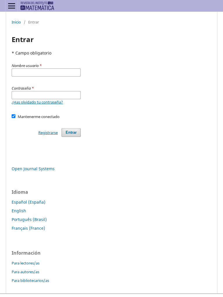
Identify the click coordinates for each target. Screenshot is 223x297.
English (19, 210)
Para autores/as (25, 271)
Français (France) (28, 228)
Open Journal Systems (33, 168)
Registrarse (48, 132)
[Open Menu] (11, 6)
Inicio (16, 22)
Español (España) (28, 202)
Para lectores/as (25, 263)
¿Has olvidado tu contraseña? (37, 102)
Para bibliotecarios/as (30, 280)
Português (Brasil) (29, 219)
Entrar (71, 132)
